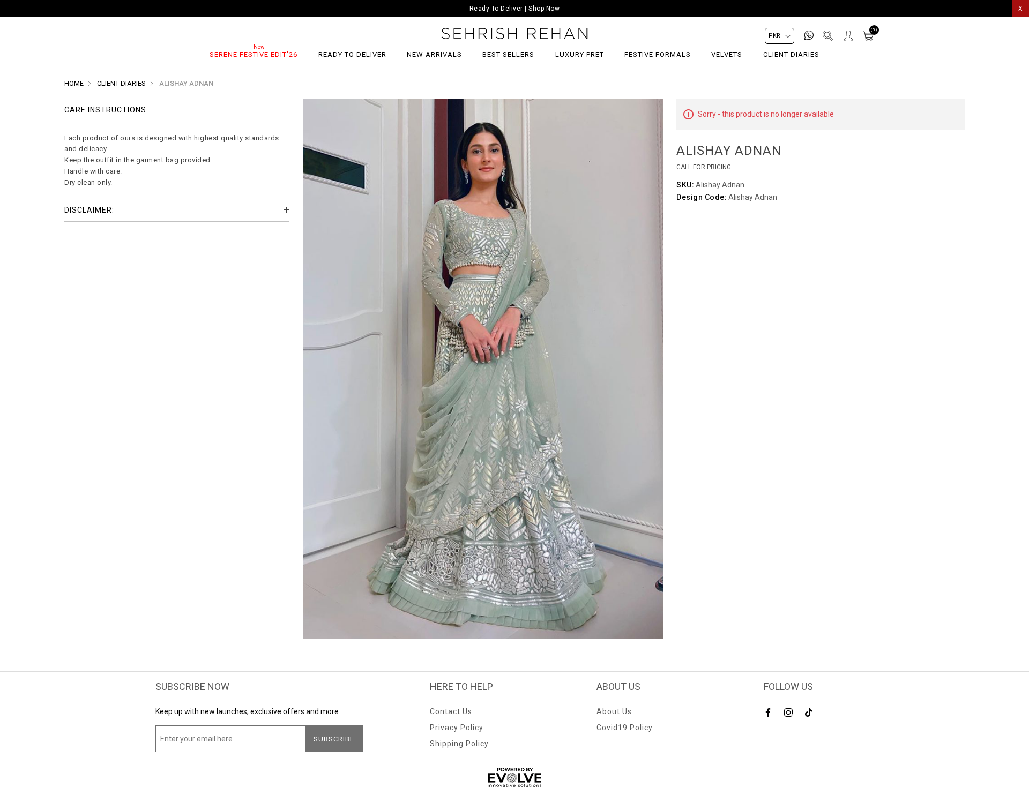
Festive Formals (657, 54)
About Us (614, 711)
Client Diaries (791, 54)
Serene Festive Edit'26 (253, 54)
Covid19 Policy (624, 727)
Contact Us (451, 711)
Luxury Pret (579, 54)
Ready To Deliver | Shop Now (514, 8)
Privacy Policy (456, 727)
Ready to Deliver (352, 54)
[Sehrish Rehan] (514, 33)
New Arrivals (434, 54)
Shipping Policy (459, 743)
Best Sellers (508, 54)
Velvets (726, 54)
